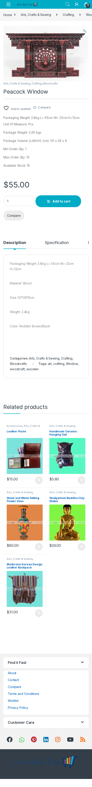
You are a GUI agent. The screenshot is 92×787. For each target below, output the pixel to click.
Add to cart (61, 201)
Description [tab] (14, 243)
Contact (13, 680)
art (50, 364)
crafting (58, 364)
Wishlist (13, 701)
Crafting (68, 15)
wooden (32, 369)
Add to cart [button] (39, 480)
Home (7, 15)
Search (67, 4)
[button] (84, 31)
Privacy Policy (18, 707)
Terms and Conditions (23, 694)
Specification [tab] (57, 243)
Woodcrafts (50, 83)
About (12, 673)
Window (72, 364)
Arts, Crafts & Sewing (36, 15)
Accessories (14, 425)
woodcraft (17, 369)
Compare (44, 107)
